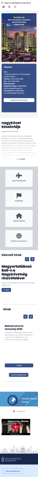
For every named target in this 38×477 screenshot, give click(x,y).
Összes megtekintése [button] (18, 375)
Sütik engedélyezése (13, 471)
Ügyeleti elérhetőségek (19, 100)
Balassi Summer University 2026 (14, 327)
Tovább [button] (19, 365)
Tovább (22, 159)
